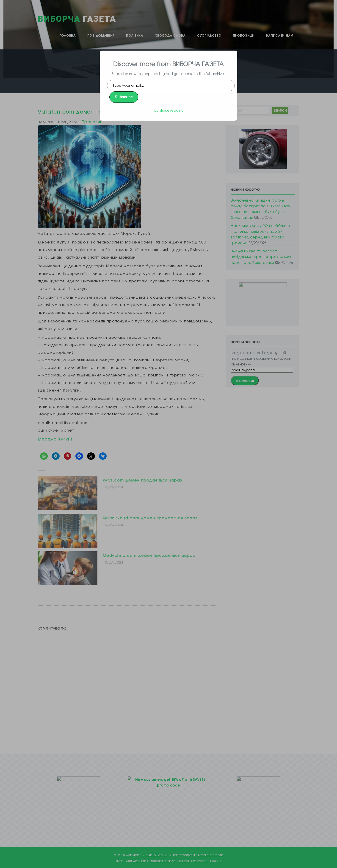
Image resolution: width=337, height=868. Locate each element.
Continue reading (169, 110)
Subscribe (124, 97)
